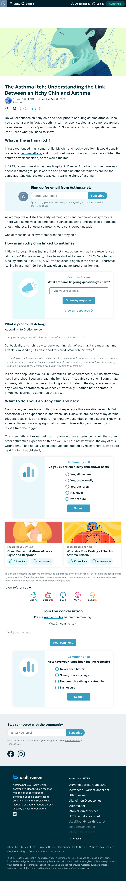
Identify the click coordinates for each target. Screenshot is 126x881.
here (68, 580)
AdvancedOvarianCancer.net (89, 790)
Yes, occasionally (81, 480)
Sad (61, 596)
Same (91, 596)
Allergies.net (78, 795)
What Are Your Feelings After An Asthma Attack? (90, 553)
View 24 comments (62, 623)
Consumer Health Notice (72, 847)
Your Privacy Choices (101, 847)
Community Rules (38, 851)
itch (58, 378)
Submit (79, 508)
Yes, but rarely (79, 486)
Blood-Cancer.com (82, 832)
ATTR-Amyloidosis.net (84, 816)
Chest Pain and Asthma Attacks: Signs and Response (30, 553)
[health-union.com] (27, 778)
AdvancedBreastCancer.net (88, 785)
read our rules (53, 617)
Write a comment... (20, 632)
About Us (12, 847)
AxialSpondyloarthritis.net (87, 821)
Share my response (79, 300)
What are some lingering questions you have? (79, 282)
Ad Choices (58, 851)
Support (47, 596)
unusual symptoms (36, 235)
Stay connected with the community (35, 725)
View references (17, 587)
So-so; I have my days (74, 675)
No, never (76, 492)
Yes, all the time (80, 474)
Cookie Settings (16, 851)
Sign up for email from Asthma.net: (61, 188)
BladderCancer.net (82, 827)
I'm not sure (78, 499)
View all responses (77, 310)
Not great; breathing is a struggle (82, 681)
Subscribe (115, 3)
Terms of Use (41, 205)
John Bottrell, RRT (25, 99)
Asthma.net (77, 806)
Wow (76, 596)
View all (77, 838)
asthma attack (31, 153)
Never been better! (72, 669)
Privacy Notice (96, 202)
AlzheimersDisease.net (85, 800)
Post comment (63, 642)
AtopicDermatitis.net (83, 811)
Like (32, 596)
